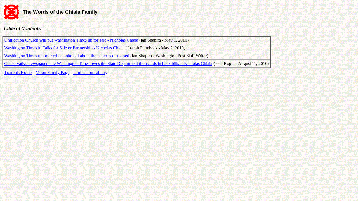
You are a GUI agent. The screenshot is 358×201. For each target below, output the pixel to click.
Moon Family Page (52, 72)
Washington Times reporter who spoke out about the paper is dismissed (66, 55)
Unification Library (90, 72)
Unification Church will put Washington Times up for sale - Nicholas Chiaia (71, 40)
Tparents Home (18, 72)
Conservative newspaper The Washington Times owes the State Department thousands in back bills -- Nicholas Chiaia (108, 63)
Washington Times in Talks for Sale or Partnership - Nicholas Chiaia (64, 48)
